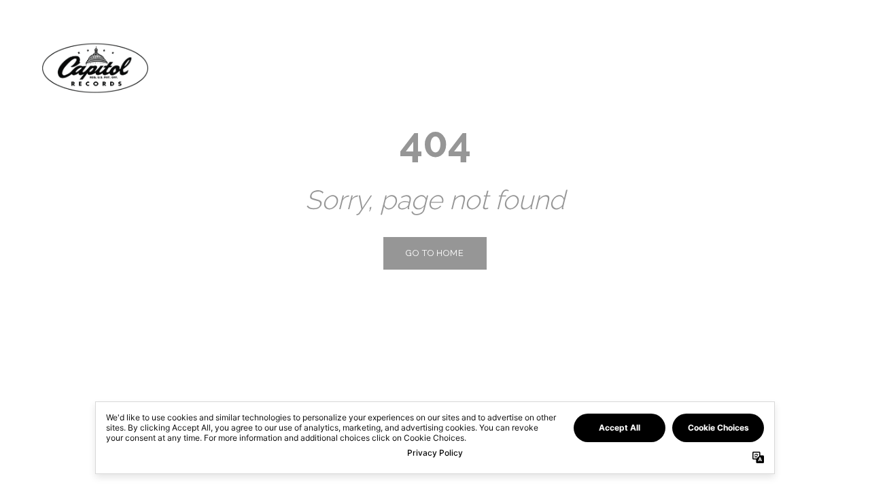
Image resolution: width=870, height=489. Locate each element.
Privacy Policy (51, 465)
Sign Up (786, 465)
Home (673, 67)
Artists (735, 67)
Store (800, 67)
